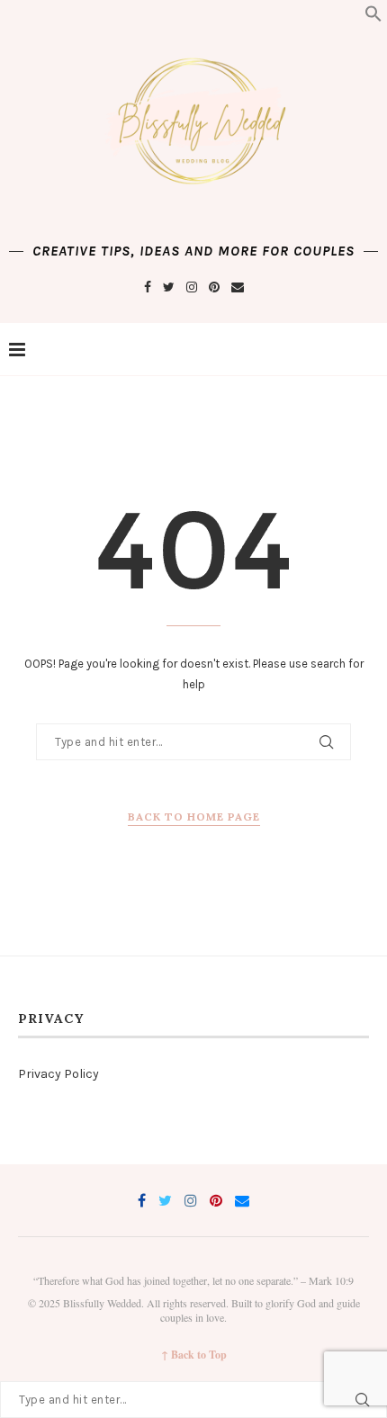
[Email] (237, 287)
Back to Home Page (194, 816)
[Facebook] (147, 287)
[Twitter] (169, 287)
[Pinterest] (214, 287)
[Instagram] (191, 287)
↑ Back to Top (194, 1355)
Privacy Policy (58, 1073)
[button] (373, 18)
